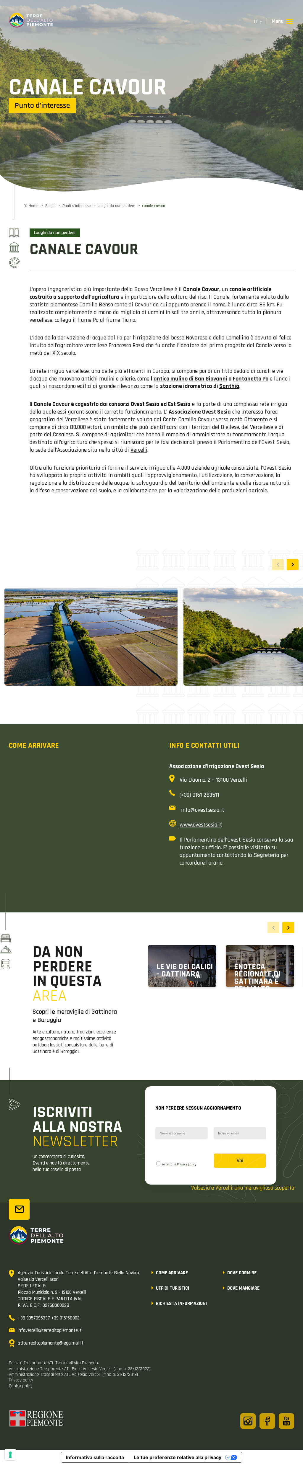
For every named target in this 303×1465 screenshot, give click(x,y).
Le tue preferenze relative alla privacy (177, 1457)
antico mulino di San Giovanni (190, 379)
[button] (293, 564)
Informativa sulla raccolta (95, 1457)
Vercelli (138, 450)
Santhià (229, 386)
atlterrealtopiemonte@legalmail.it (50, 1343)
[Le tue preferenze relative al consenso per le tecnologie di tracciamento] (10, 1454)
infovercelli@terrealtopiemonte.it (50, 1330)
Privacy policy (186, 1164)
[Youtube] (286, 1421)
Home (33, 205)
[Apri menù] (282, 21)
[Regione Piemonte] (36, 1419)
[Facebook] (267, 1421)
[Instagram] (248, 1421)
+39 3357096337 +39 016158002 (49, 1318)
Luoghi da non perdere (116, 205)
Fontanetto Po (250, 379)
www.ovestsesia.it (201, 825)
